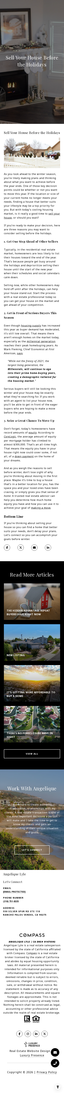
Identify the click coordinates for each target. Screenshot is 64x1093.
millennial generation (41, 341)
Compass (31, 953)
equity (33, 432)
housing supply (31, 325)
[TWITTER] (44, 1034)
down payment (24, 456)
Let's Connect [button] (32, 849)
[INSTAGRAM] (28, 1034)
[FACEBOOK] (19, 1034)
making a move (41, 507)
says (20, 353)
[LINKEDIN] (36, 1034)
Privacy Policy (47, 1072)
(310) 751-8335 (11, 901)
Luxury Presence (32, 1055)
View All (32, 753)
